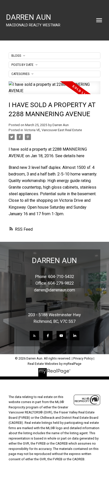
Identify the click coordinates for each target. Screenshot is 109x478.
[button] (34, 335)
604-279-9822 (61, 283)
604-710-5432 (61, 276)
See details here (69, 155)
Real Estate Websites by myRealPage (54, 364)
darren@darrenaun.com (54, 290)
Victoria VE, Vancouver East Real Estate (53, 130)
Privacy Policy (83, 358)
